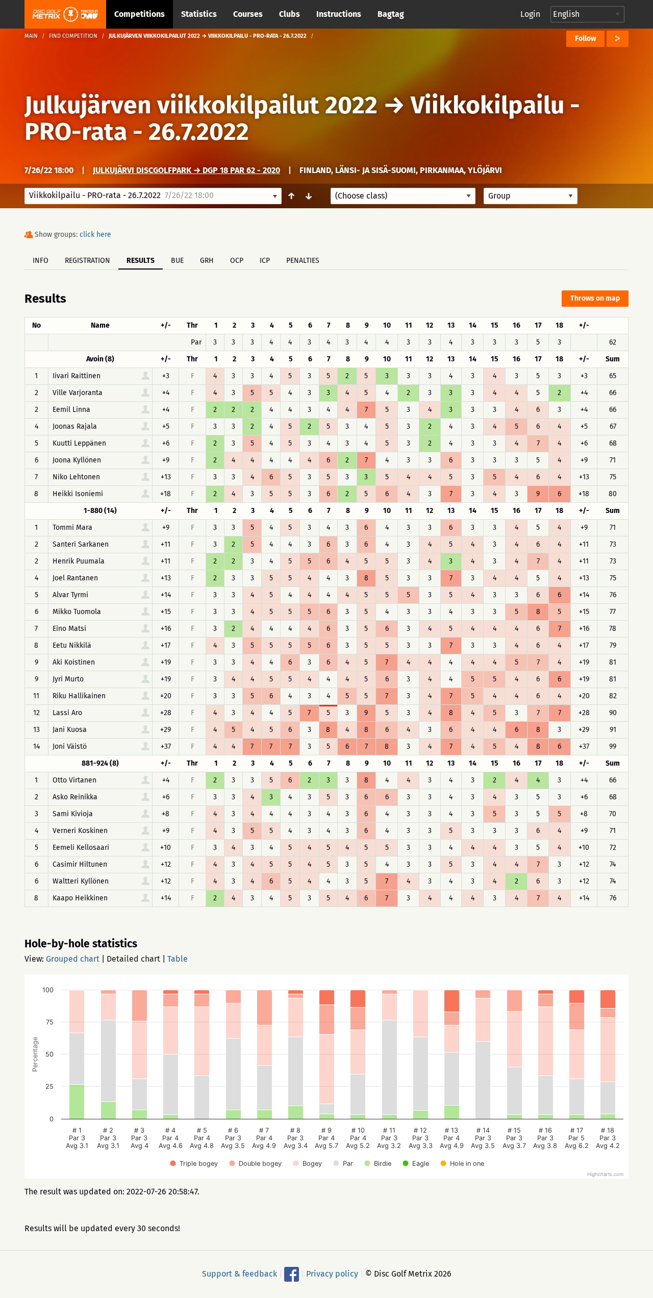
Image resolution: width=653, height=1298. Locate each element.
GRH (207, 260)
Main (31, 36)
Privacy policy (332, 1274)
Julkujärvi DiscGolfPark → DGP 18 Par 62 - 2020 (186, 170)
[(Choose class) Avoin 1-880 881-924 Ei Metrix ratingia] (403, 196)
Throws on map (595, 298)
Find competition (73, 36)
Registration (87, 260)
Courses (248, 14)
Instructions (338, 14)
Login (530, 14)
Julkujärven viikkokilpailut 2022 (201, 105)
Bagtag (391, 14)
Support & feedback (239, 1274)
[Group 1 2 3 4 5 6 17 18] (530, 196)
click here (95, 234)
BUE (177, 260)
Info (40, 260)
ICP (265, 260)
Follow (585, 38)
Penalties (302, 260)
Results (141, 260)
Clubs (289, 14)
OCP (236, 260)
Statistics (199, 14)
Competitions (139, 14)
